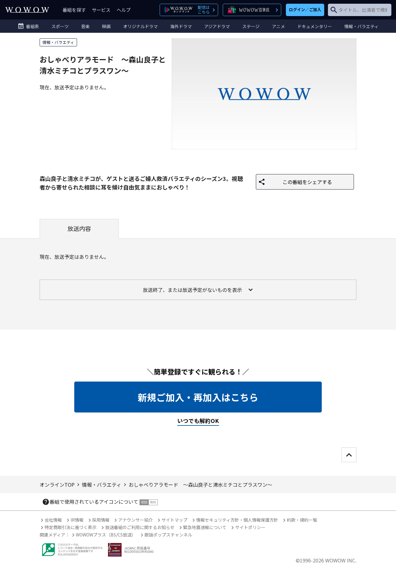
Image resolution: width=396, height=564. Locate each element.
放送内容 (79, 228)
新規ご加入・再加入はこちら (198, 397)
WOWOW (27, 9)
